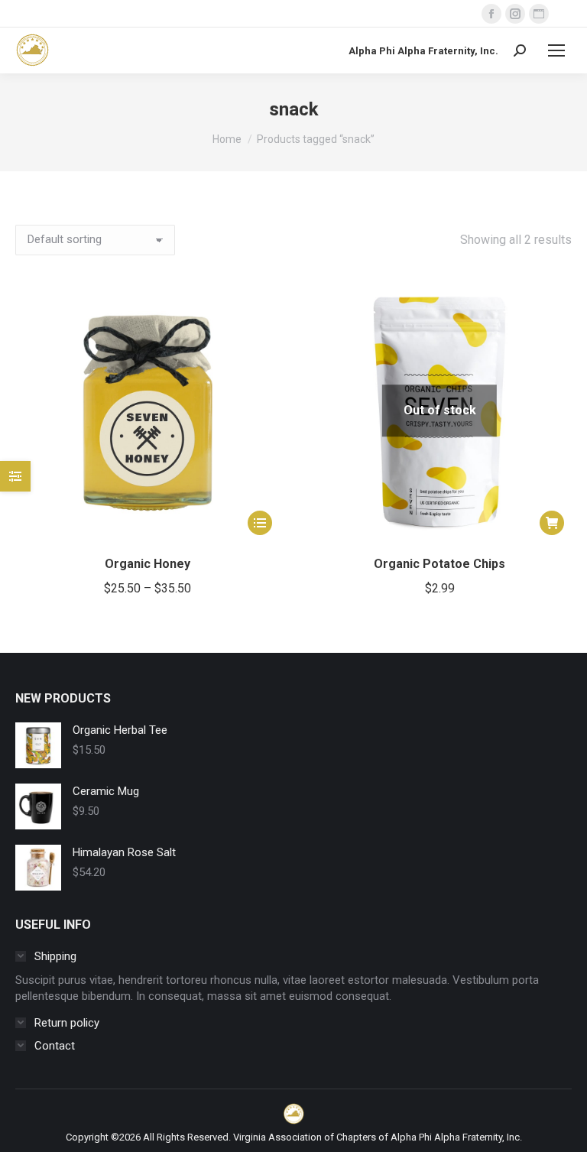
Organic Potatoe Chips (439, 564)
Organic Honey (147, 564)
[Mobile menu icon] (556, 50)
